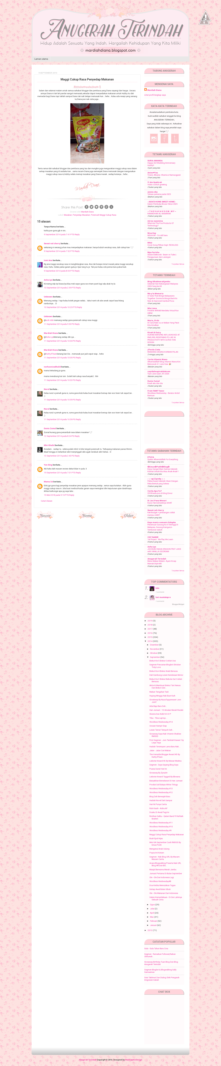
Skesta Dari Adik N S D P (160, 714)
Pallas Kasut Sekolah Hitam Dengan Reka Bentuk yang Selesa (162, 482)
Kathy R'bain (51, 354)
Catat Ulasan (46, 501)
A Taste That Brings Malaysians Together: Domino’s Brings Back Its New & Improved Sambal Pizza (162, 298)
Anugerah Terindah (156, 559)
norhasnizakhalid (52, 367)
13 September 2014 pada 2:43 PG (59, 456)
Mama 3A (48, 481)
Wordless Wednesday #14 (161, 722)
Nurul (46, 389)
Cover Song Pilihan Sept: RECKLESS (162, 245)
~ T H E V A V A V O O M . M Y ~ (161, 211)
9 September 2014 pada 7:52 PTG (59, 251)
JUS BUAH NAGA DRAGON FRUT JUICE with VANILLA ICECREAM (164, 550)
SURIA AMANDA (155, 160)
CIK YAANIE (152, 537)
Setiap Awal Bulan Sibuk (160, 889)
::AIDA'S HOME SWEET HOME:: (161, 201)
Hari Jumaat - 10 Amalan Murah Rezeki (166, 710)
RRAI (149, 242)
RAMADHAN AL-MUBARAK (159, 213)
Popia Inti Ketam (156, 852)
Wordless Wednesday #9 (160, 830)
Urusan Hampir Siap (158, 726)
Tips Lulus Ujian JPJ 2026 (158, 374)
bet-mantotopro (163, 597)
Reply (77, 234)
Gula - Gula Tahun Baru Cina (156, 948)
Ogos (152, 904)
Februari (154, 921)
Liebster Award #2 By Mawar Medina (165, 761)
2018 (150, 625)
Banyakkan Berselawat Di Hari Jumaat (166, 780)
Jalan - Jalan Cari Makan (160, 750)
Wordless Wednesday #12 (161, 792)
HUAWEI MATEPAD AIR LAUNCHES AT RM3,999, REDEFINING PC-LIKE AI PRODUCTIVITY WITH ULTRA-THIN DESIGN (163, 338)
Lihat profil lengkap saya (155, 95)
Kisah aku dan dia (155, 383)
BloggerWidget (178, 604)
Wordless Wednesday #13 (161, 788)
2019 (150, 620)
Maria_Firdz (153, 320)
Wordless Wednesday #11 (161, 822)
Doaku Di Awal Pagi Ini (159, 812)
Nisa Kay (151, 233)
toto (157, 588)
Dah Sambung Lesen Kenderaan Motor (166, 675)
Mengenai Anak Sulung (159, 849)
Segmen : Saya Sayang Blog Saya (163, 764)
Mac (152, 917)
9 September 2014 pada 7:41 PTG (59, 234)
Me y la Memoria (155, 293)
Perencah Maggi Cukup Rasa (103, 215)
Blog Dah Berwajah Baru (159, 796)
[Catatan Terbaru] (45, 518)
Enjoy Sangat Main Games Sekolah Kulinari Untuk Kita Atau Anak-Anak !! (162, 470)
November (155, 649)
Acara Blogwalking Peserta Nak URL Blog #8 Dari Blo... (165, 864)
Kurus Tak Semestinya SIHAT (159, 503)
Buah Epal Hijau (156, 838)
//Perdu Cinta (153, 349)
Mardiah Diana (51, 333)
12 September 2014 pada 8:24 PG (59, 436)
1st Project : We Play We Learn (160, 539)
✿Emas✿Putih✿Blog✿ (158, 466)
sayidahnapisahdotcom (158, 371)
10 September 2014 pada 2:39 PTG (60, 287)
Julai (152, 908)
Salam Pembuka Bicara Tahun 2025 (162, 204)
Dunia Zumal (50, 428)
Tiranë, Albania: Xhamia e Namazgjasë (164, 175)
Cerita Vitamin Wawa (157, 359)
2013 (150, 930)
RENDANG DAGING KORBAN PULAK (162, 352)
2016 (150, 633)
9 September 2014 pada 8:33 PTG (59, 271)
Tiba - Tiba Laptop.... (158, 718)
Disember (154, 645)
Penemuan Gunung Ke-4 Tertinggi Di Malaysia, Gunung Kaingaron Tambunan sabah (162, 527)
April (152, 913)
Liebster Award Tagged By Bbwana (164, 776)
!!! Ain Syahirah (154, 182)
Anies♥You (152, 172)
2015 (150, 637)
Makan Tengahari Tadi (159, 692)
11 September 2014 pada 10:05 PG (60, 357)
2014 (150, 641)
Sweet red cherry (52, 243)
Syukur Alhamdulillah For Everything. (162, 459)
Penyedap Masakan (81, 215)
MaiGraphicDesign (133, 1060)
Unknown (48, 296)
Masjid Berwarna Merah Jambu (162, 869)
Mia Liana (152, 308)
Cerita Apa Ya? (154, 491)
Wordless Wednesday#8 (160, 881)
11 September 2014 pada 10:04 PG (60, 341)
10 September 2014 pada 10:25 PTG (60, 307)
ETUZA (150, 457)
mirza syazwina (155, 221)
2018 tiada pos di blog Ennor (159, 493)
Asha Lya (48, 280)
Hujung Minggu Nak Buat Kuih (162, 695)
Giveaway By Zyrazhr (158, 772)
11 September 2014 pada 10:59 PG (60, 399)
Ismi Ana (48, 260)
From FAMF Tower (155, 391)
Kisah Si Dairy (154, 332)
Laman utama (41, 59)
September (155, 657)
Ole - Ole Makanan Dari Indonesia (163, 893)
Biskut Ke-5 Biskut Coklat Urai (162, 660)
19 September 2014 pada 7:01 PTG (60, 472)
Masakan (68, 215)
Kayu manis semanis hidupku (161, 522)
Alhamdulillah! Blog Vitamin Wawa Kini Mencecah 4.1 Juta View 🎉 (163, 363)
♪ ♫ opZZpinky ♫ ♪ (156, 479)
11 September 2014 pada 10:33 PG (60, 380)
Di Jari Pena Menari (157, 500)
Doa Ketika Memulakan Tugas (162, 885)
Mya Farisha (153, 252)
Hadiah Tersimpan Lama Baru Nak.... (165, 746)
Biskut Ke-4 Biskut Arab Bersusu (163, 671)
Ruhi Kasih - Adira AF (158, 808)
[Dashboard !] (206, 30)
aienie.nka (152, 192)
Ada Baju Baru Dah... (158, 706)
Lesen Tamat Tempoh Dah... (161, 730)
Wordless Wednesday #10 (161, 826)
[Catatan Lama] (129, 518)
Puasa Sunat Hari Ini (158, 769)
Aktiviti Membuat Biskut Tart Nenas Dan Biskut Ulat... (165, 686)
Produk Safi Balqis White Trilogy (163, 784)
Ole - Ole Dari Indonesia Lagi (161, 877)
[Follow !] (204, 33)
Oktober (154, 653)
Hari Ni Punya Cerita (158, 804)
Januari (153, 925)
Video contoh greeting (157, 184)
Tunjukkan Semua (178, 264)
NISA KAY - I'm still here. (157, 235)
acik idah (50, 320)
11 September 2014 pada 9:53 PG (59, 324)
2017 (150, 629)
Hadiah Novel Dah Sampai (160, 800)
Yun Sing (48, 465)
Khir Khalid (49, 445)
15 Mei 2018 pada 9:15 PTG (56, 495)
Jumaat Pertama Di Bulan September (165, 873)
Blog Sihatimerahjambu (158, 281)
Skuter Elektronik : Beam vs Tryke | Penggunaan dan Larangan (161, 255)
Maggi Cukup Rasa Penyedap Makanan (166, 834)
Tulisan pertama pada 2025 (159, 194)
